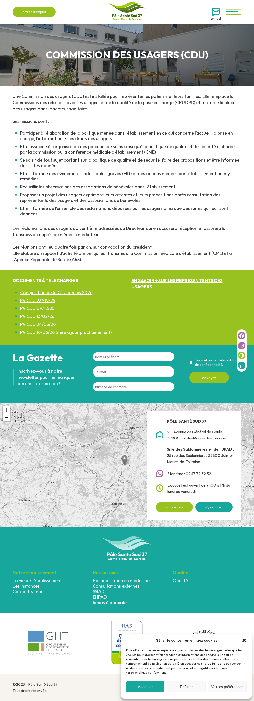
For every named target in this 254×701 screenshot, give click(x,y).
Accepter (145, 687)
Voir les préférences (227, 687)
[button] (244, 640)
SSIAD (99, 591)
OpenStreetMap (246, 525)
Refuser (186, 687)
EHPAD (100, 597)
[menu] (233, 12)
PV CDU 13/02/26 (37, 316)
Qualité (180, 580)
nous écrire (174, 507)
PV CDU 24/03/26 (38, 324)
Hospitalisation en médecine (121, 580)
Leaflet (233, 525)
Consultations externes (116, 586)
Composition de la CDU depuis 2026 (56, 292)
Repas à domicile (110, 602)
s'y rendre (213, 507)
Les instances (26, 586)
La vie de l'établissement (37, 580)
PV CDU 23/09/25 (37, 300)
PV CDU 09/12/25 (37, 308)
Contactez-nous (29, 591)
